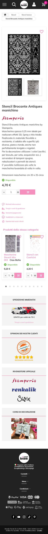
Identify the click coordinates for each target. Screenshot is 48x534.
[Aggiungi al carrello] (27, 192)
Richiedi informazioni (13, 204)
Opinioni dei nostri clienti (15, 221)
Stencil (13, 15)
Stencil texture (27, 15)
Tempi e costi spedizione (24, 322)
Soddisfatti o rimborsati (14, 217)
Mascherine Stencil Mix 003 (10, 257)
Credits (39, 531)
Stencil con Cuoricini (32, 256)
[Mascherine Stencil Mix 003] (12, 243)
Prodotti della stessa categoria (21, 229)
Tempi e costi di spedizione (15, 208)
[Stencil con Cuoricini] (35, 243)
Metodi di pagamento (13, 213)
